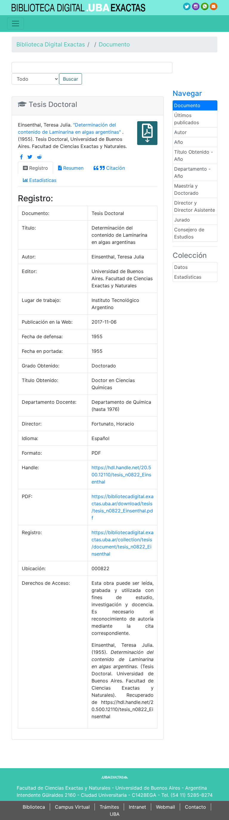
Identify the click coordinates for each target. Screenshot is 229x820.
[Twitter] (30, 157)
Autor (180, 132)
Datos (181, 267)
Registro (38, 168)
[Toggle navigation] (15, 23)
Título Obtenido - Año (193, 155)
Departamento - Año (192, 172)
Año (178, 142)
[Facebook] (21, 157)
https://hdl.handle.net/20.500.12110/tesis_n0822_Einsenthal (121, 474)
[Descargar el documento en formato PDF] (147, 137)
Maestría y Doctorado (186, 189)
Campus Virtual (72, 807)
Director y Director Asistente (194, 206)
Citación (115, 168)
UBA (115, 814)
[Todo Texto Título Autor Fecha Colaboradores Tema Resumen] (114, 73)
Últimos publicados (186, 118)
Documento (114, 44)
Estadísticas (187, 277)
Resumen (72, 168)
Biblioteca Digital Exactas (50, 44)
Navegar (187, 93)
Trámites (109, 807)
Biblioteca (34, 807)
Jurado (182, 220)
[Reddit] (39, 157)
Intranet (137, 807)
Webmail (165, 807)
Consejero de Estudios (189, 233)
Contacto (195, 807)
